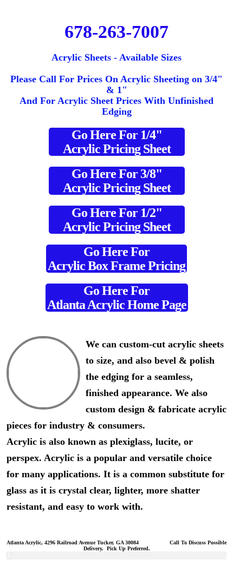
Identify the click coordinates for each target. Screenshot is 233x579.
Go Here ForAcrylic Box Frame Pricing (116, 259)
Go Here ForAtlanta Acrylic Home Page (116, 298)
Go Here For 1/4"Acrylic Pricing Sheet (117, 142)
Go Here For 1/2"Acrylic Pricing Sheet (117, 220)
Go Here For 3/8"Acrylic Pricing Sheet (117, 181)
